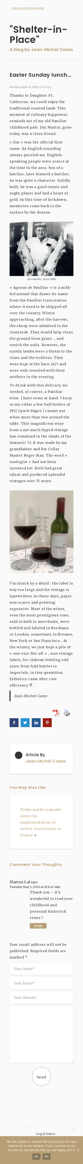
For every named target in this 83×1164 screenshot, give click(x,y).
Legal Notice (46, 1134)
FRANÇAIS (19, 8)
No (47, 1156)
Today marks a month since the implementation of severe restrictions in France (40, 822)
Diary (48, 87)
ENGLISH (37, 8)
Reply (38, 926)
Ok (36, 1156)
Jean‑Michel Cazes (46, 761)
